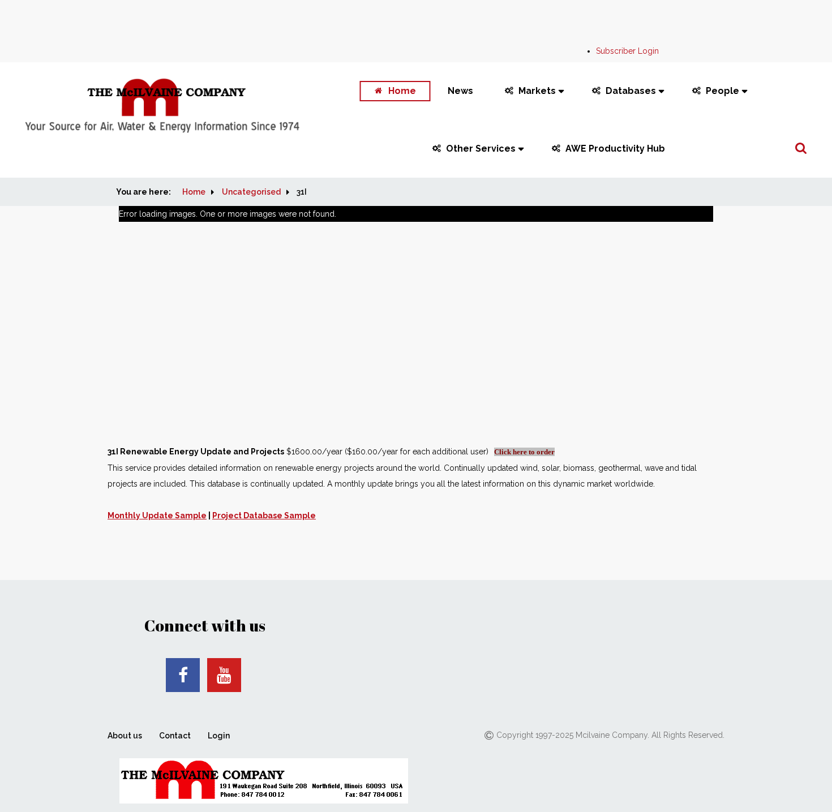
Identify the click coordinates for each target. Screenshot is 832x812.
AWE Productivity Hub (615, 148)
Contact (175, 735)
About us (125, 735)
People (722, 90)
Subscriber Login (627, 50)
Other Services (481, 148)
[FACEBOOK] (183, 675)
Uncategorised (251, 191)
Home (402, 90)
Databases (631, 90)
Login (219, 735)
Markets (537, 90)
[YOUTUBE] (224, 675)
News (460, 90)
